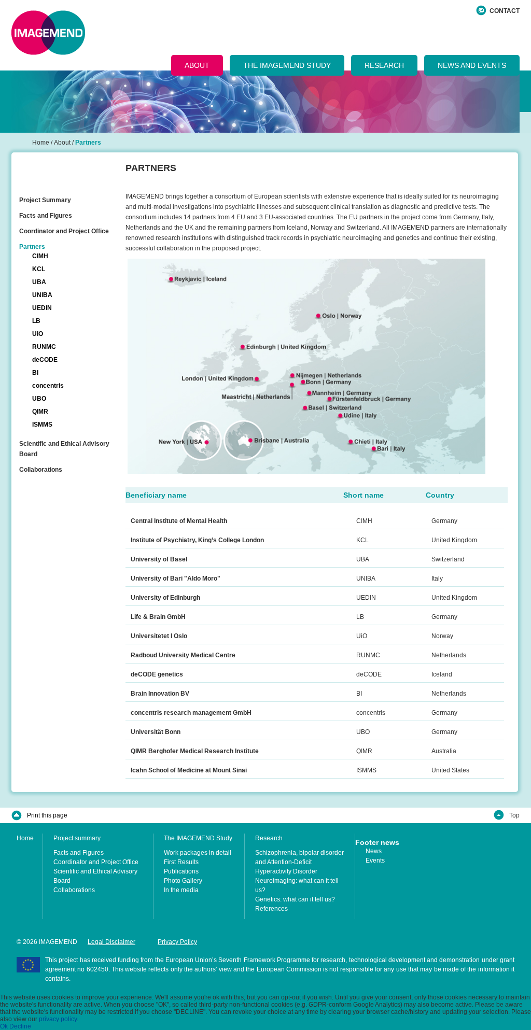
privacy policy (58, 1019)
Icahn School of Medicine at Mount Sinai (189, 770)
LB (36, 320)
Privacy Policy (177, 942)
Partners (32, 246)
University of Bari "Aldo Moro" (175, 578)
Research (384, 65)
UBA (39, 282)
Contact (505, 11)
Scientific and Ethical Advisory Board (64, 449)
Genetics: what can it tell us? (295, 899)
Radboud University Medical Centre (183, 655)
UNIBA (42, 295)
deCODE (45, 359)
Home (25, 838)
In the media (181, 890)
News (374, 851)
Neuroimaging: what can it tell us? (297, 885)
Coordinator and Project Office (64, 231)
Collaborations (40, 469)
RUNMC (44, 346)
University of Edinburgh (165, 597)
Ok (4, 1026)
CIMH (40, 256)
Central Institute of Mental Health (179, 521)
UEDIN (42, 308)
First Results (181, 862)
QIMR (40, 411)
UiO (37, 333)
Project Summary (45, 200)
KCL (38, 269)
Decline (20, 1026)
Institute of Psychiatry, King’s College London (197, 540)
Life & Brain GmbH (158, 616)
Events (375, 860)
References (271, 908)
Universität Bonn (155, 732)
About (197, 65)
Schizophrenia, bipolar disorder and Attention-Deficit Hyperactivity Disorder (299, 862)
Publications (181, 871)
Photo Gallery (183, 880)
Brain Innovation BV (160, 693)
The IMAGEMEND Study (287, 65)
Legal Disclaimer (111, 942)
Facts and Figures (45, 215)
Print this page (47, 815)
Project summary (77, 838)
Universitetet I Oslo (159, 636)
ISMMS (42, 424)
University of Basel (159, 559)
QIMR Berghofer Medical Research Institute (195, 751)
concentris (48, 385)
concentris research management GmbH (191, 712)
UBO (39, 398)
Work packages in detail (197, 852)
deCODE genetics (157, 674)
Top (514, 815)
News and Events (472, 65)
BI (35, 372)
